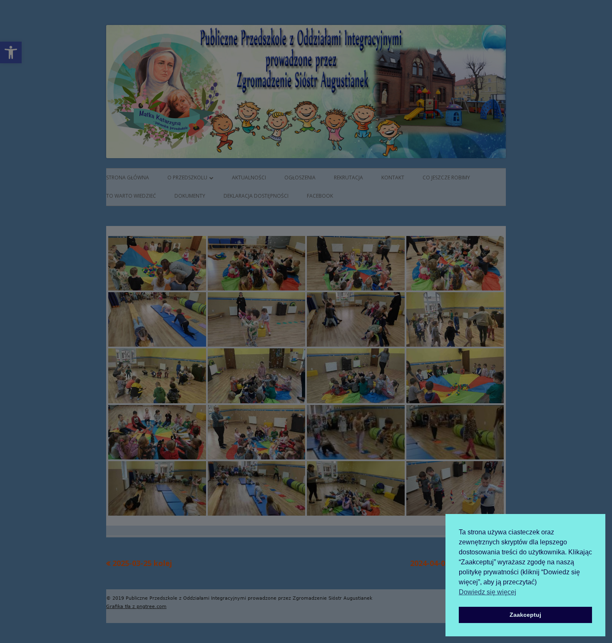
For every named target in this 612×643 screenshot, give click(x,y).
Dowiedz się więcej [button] (487, 592)
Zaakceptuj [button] (525, 614)
